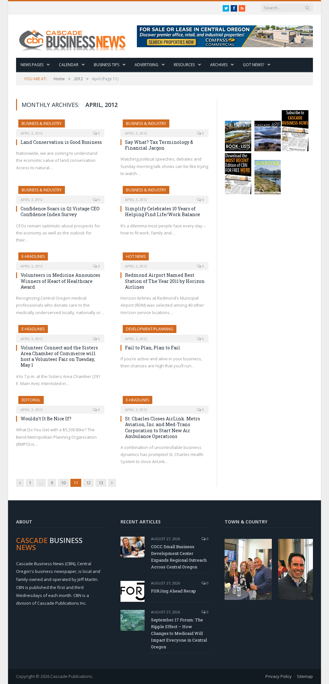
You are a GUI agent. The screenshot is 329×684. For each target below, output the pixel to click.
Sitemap (305, 676)
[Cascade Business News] (76, 36)
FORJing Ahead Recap (173, 591)
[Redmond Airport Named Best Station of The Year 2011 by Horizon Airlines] (164, 259)
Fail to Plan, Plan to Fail (152, 348)
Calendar (68, 64)
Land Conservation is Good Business (61, 142)
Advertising (146, 64)
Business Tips (106, 64)
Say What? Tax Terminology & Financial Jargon (159, 145)
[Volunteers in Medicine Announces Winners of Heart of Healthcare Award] (60, 259)
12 (88, 483)
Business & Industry (42, 123)
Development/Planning (149, 329)
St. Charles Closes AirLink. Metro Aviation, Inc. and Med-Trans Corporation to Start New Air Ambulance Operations (162, 427)
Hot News (136, 256)
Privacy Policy (278, 676)
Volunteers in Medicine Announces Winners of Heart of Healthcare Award (60, 281)
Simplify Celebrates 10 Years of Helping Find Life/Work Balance (162, 211)
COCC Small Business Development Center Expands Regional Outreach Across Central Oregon (179, 557)
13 (101, 483)
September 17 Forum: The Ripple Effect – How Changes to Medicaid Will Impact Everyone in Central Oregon (179, 633)
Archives (218, 64)
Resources (184, 64)
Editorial (31, 400)
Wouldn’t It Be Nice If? (46, 419)
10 (63, 483)
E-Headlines (33, 256)
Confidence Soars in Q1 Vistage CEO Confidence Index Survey (60, 211)
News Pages (32, 64)
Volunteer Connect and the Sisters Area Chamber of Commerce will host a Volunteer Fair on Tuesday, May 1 (59, 356)
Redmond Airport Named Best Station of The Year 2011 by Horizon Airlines (165, 281)
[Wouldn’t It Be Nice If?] (60, 402)
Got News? (253, 64)
